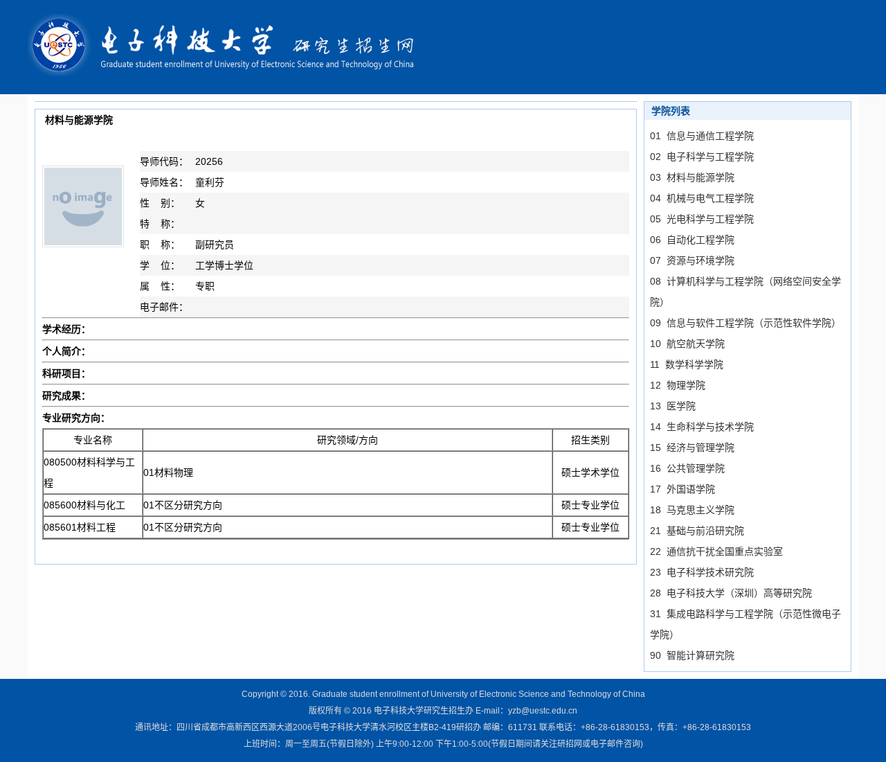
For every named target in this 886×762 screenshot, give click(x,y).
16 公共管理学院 (687, 468)
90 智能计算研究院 (692, 655)
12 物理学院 (677, 385)
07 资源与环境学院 (692, 260)
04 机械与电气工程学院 (702, 198)
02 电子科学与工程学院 (702, 156)
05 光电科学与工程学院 (702, 218)
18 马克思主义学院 (692, 509)
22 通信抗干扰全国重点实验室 (716, 551)
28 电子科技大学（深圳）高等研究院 (731, 593)
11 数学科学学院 (686, 364)
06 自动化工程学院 (692, 239)
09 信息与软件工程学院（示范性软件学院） (745, 322)
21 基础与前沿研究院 (697, 530)
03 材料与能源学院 (692, 177)
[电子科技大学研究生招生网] (230, 46)
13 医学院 (673, 405)
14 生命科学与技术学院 (702, 426)
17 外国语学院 (682, 489)
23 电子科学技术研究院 (702, 572)
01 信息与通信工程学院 (702, 135)
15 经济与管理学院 (692, 447)
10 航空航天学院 (687, 343)
